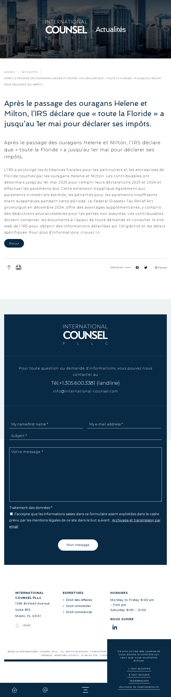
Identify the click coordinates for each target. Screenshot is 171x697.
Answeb (46, 655)
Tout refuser (140, 674)
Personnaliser (139, 680)
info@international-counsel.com (85, 391)
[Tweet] (148, 267)
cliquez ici (90, 232)
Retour (14, 243)
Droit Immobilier (78, 606)
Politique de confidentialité (139, 687)
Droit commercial (79, 612)
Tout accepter (140, 668)
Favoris (162, 267)
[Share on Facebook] (139, 267)
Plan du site (89, 655)
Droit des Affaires (79, 600)
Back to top (9, 267)
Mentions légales (66, 655)
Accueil (9, 72)
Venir (27, 625)
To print (18, 267)
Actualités (30, 72)
